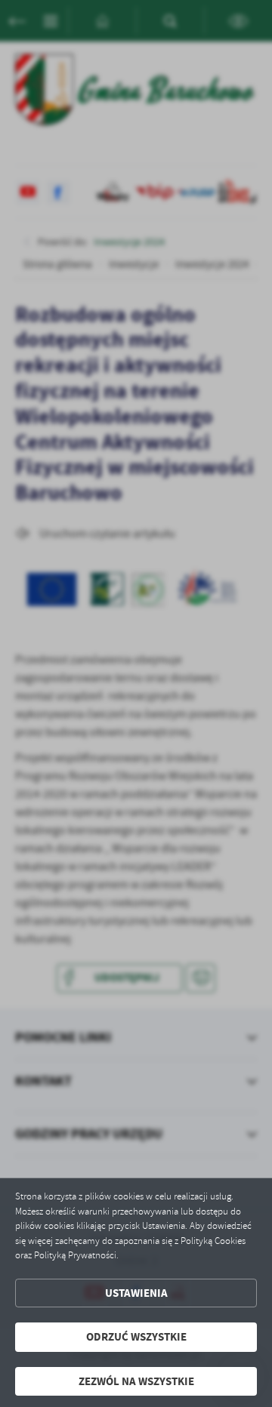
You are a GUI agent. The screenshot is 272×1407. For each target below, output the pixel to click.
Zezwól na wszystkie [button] (136, 1381)
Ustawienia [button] (136, 1293)
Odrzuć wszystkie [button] (136, 1336)
